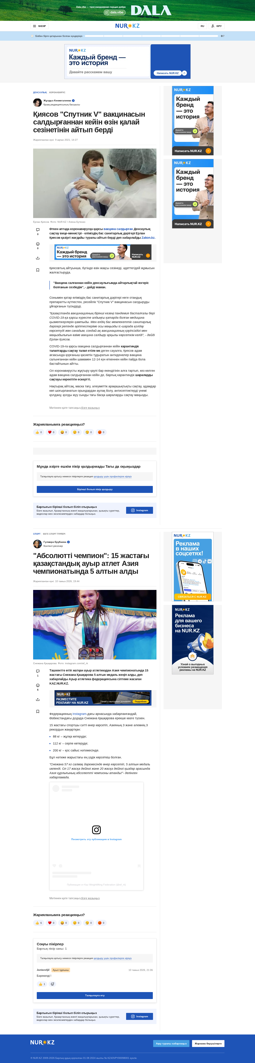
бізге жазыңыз (90, 407)
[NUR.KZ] (127, 26)
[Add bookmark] (38, 270)
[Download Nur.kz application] (127, 10)
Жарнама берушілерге (208, 1043)
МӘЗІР (42, 26)
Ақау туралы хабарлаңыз (171, 1043)
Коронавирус (57, 92)
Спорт (36, 534)
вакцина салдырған (118, 229)
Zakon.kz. (148, 237)
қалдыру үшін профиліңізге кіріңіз (112, 476)
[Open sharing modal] (37, 258)
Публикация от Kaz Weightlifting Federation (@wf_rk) (96, 884)
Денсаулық (40, 92)
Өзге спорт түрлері (54, 534)
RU (202, 26)
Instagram (142, 510)
